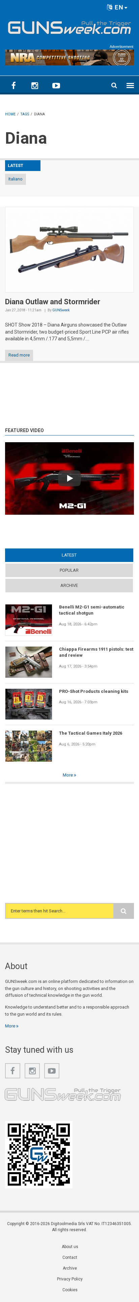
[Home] (69, 26)
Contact (69, 1257)
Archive (69, 585)
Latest (82, 555)
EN (118, 7)
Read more (19, 355)
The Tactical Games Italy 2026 (90, 733)
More (68, 774)
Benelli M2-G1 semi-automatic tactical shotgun (91, 610)
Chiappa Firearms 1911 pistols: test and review (96, 652)
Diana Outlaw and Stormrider (52, 302)
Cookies (70, 1290)
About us (70, 1247)
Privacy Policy (70, 1279)
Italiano (15, 178)
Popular (69, 570)
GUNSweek (61, 310)
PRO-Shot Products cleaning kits (93, 691)
